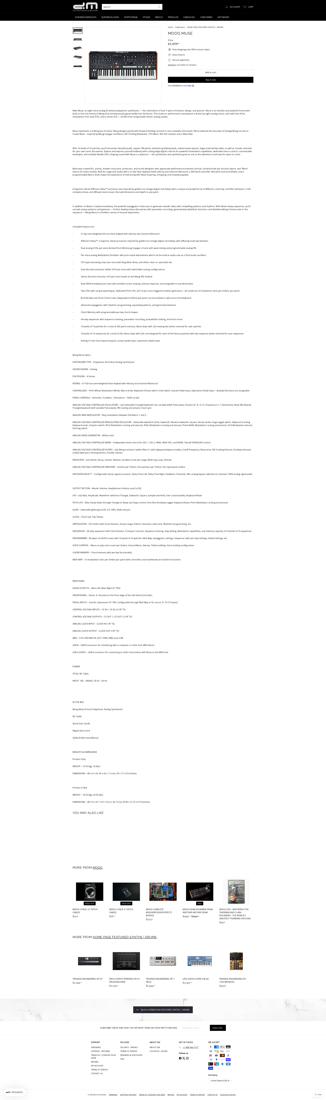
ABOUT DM (155, 1047)
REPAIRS (94, 1062)
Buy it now (211, 79)
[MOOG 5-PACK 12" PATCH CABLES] (90, 897)
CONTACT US (97, 1073)
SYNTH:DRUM (130, 17)
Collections (180, 27)
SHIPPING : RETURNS (100, 1051)
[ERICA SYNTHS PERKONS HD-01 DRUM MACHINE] (126, 967)
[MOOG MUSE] (87, 838)
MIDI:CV (159, 17)
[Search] (159, 7)
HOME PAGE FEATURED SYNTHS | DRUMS (205, 27)
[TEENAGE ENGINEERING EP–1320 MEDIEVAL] (236, 967)
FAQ (122, 1059)
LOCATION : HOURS (158, 1051)
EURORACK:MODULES (85, 17)
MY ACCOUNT (97, 1065)
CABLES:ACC (189, 17)
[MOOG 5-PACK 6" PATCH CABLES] (126, 897)
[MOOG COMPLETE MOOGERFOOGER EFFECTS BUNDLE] (163, 899)
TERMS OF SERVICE (99, 1069)
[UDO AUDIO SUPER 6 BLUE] (200, 965)
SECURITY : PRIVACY (129, 1047)
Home (170, 27)
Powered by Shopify (228, 1095)
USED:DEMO (206, 17)
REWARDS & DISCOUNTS (131, 1055)
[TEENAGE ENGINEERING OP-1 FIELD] (163, 967)
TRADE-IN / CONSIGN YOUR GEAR (103, 1056)
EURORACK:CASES (110, 17)
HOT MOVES (223, 17)
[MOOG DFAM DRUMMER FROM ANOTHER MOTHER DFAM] (200, 897)
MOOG (98, 867)
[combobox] (132, 7)
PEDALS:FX (173, 17)
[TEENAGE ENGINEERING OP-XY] (90, 965)
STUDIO (146, 17)
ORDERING (96, 1047)
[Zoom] (123, 65)
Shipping (172, 65)
